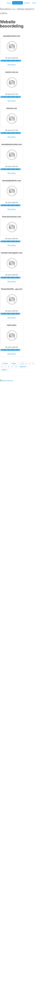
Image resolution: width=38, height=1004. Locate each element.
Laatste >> (4, 370)
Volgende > (23, 366)
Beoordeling (18, 3)
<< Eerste (4, 363)
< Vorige (13, 363)
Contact (26, 3)
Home (9, 3)
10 (16, 366)
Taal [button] (33, 3)
